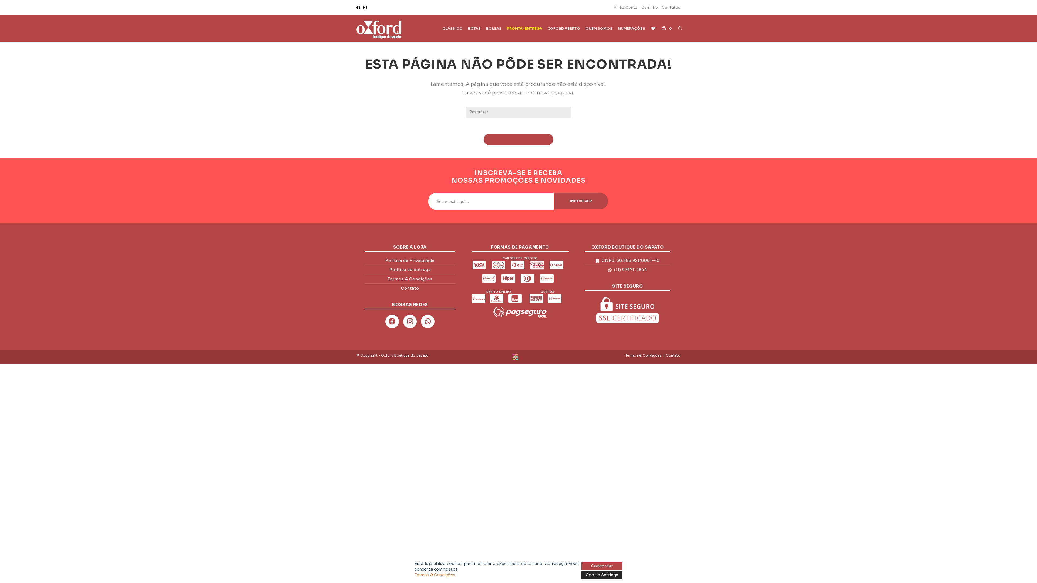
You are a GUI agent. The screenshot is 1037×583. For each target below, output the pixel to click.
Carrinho (649, 7)
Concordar (602, 566)
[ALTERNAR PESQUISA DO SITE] (680, 28)
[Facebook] (359, 7)
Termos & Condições (643, 355)
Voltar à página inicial (519, 139)
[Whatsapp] (428, 321)
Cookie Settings (602, 574)
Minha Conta (625, 7)
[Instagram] (365, 7)
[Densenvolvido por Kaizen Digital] (515, 356)
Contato (673, 355)
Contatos (671, 7)
